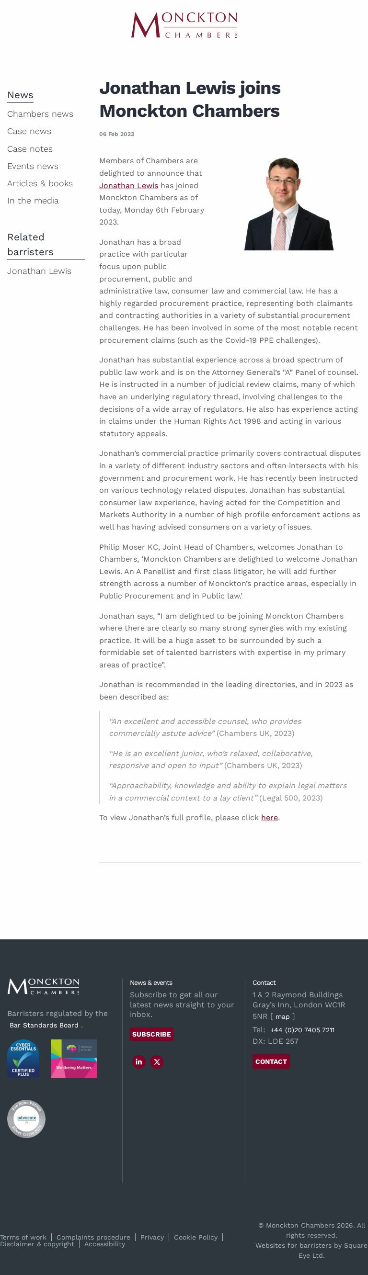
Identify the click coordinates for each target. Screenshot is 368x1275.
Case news (29, 131)
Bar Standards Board (44, 1025)
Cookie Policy (196, 1237)
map (283, 1016)
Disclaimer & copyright (37, 1244)
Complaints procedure (93, 1237)
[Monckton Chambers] (184, 25)
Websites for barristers (293, 1245)
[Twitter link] (157, 1062)
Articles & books (40, 183)
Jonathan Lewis (128, 185)
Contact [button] (271, 1061)
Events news (32, 166)
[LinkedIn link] (139, 1062)
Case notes (30, 149)
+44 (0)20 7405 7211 (302, 1030)
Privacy (152, 1237)
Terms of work (23, 1237)
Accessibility (104, 1244)
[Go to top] (6, 933)
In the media (33, 200)
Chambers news (40, 114)
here (269, 817)
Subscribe (151, 1034)
